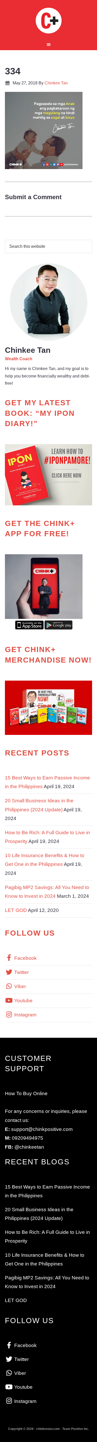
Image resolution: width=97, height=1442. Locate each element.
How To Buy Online (26, 1093)
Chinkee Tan (48, 20)
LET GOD (16, 910)
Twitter (21, 972)
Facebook (25, 958)
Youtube (23, 1000)
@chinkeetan (29, 1147)
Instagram (24, 1014)
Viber (19, 986)
